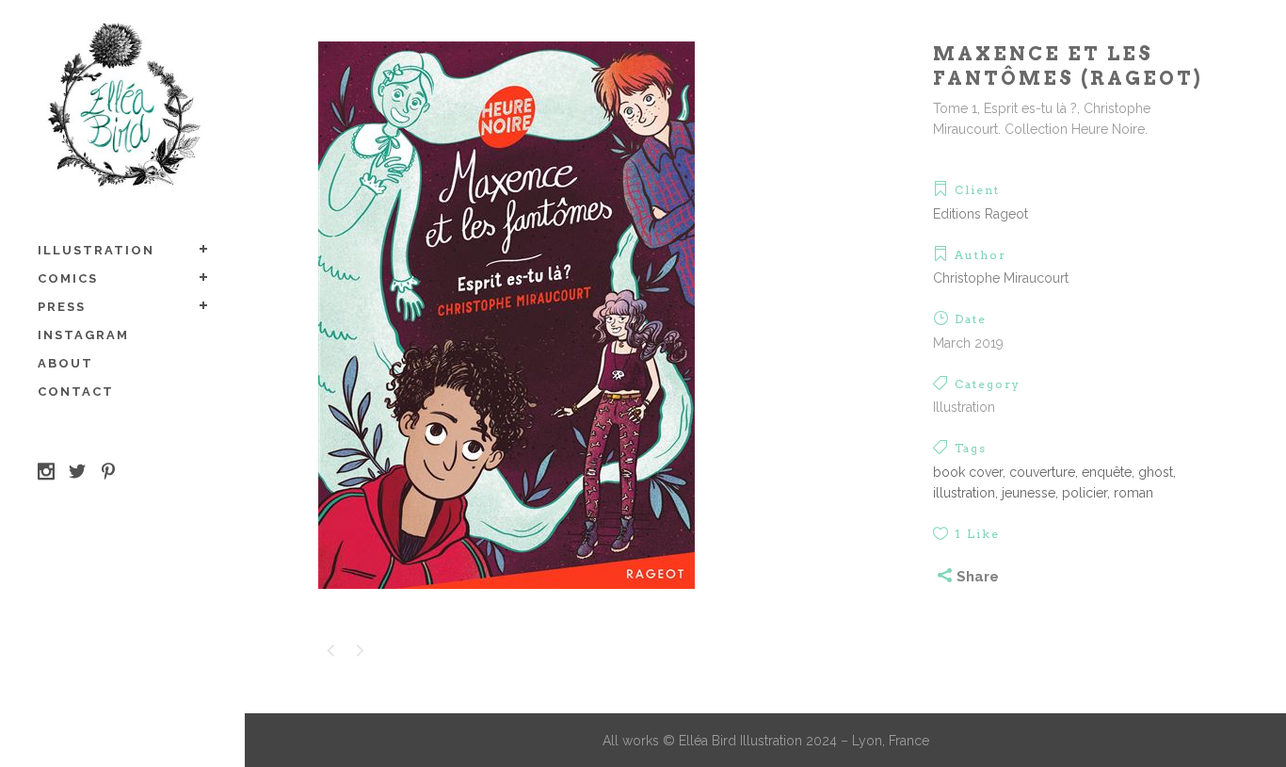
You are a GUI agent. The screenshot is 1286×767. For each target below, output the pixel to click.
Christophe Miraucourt (1001, 278)
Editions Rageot (980, 213)
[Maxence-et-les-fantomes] (506, 601)
